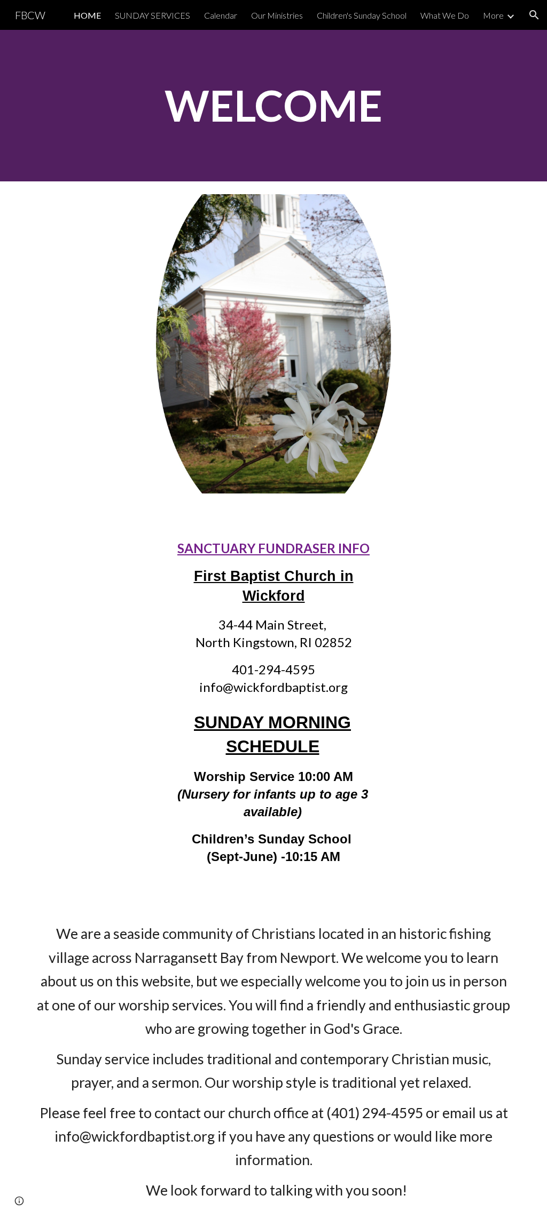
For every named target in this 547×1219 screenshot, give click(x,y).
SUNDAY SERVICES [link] (152, 15)
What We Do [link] (444, 15)
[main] (273, 105)
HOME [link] (87, 15)
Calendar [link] (220, 15)
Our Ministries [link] (277, 15)
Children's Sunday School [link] (362, 15)
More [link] (493, 15)
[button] (534, 15)
